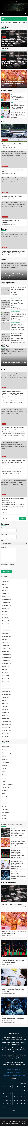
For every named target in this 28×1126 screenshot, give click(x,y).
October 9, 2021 (12, 254)
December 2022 (6, 685)
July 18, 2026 (9, 964)
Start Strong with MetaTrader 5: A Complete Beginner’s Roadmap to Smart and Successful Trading (17, 107)
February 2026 (6, 596)
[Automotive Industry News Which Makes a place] (14, 159)
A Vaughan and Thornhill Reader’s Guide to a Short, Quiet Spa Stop (13, 41)
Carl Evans (5, 147)
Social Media (5, 796)
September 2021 (6, 730)
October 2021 (6, 727)
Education (5, 759)
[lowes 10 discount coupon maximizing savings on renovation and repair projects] (5, 291)
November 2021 (6, 724)
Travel (4, 387)
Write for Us (9, 1072)
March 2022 (5, 712)
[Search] (25, 13)
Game (3, 771)
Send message (6, 571)
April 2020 (5, 737)
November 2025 (6, 599)
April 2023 (5, 672)
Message (3, 547)
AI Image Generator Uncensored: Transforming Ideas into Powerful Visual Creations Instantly (18, 875)
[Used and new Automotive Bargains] (14, 185)
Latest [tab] (4, 825)
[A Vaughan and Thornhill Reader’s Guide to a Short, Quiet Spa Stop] (5, 97)
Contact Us (10, 1069)
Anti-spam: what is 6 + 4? (7, 564)
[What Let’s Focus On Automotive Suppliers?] (14, 210)
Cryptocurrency (6, 753)
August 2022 (5, 697)
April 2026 (5, 590)
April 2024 (5, 642)
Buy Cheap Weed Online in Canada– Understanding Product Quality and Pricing (13, 63)
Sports (4, 806)
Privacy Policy (7, 1075)
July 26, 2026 (9, 45)
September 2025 (6, 605)
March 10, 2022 (22, 342)
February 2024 (6, 648)
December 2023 (6, 654)
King (4, 45)
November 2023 (6, 657)
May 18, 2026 (12, 993)
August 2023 (5, 666)
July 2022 (4, 700)
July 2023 (4, 669)
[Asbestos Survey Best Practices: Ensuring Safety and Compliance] (5, 326)
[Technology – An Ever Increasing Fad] (14, 357)
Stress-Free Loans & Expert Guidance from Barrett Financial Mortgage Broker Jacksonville (17, 865)
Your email (4, 534)
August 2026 (5, 581)
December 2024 (6, 627)
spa (3, 37)
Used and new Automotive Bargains (12, 196)
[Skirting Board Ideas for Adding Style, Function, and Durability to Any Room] (5, 304)
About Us (17, 1069)
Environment (5, 762)
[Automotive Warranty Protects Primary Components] (14, 133)
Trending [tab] (20, 825)
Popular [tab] (12, 825)
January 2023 (5, 682)
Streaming (5, 809)
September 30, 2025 (17, 308)
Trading (12, 102)
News (3, 793)
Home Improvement (15, 286)
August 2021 (5, 733)
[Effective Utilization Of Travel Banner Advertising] (14, 488)
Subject (3, 541)
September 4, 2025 (16, 319)
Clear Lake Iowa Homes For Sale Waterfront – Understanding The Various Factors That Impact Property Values (17, 337)
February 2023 (6, 679)
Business (4, 749)
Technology (5, 812)
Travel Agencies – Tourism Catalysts (13, 427)
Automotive (5, 140)
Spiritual (4, 803)
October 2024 (6, 633)
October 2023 (6, 660)
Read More (4, 405)
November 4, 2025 (16, 296)
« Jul (13, 1110)
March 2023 (5, 675)
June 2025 (5, 611)
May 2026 (5, 587)
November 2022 (6, 688)
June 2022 (5, 703)
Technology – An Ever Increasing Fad (14, 362)
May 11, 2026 (12, 1022)
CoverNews (15, 1123)
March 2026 (5, 593)
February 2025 (6, 621)
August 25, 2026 (10, 67)
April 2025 (5, 617)
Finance (12, 111)
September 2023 (6, 663)
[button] (2, 13)
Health (4, 781)
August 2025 (5, 608)
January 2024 (5, 651)
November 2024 (6, 630)
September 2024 (6, 636)
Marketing (5, 790)
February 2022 (6, 715)
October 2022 (6, 691)
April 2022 (5, 709)
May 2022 (5, 706)
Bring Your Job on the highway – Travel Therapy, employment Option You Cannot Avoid (13, 462)
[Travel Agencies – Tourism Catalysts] (14, 417)
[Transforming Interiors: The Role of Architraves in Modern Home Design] (5, 316)
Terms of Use (16, 1075)
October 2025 (6, 602)
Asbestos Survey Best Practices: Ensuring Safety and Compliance (17, 325)
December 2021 (6, 721)
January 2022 (5, 718)
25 (7, 1103)
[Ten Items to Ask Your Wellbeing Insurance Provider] (14, 271)
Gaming (4, 775)
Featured (4, 247)
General (4, 59)
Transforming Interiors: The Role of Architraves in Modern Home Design (18, 314)
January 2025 (5, 624)
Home (23, 1075)
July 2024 (4, 639)
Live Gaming (5, 787)
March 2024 (5, 645)
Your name (4, 527)
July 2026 (4, 584)
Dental (4, 756)
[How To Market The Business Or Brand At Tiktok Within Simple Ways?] (14, 240)
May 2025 (5, 614)
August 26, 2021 (12, 147)
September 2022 (6, 694)
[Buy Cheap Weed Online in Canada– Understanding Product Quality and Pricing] (5, 832)
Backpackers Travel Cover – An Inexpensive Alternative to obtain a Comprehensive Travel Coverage (12, 393)
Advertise (17, 1072)
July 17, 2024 (21, 329)
